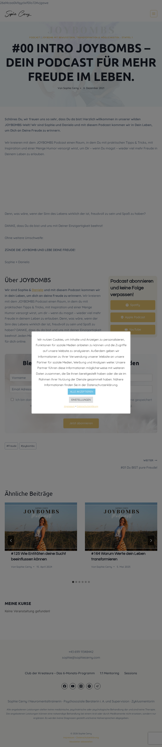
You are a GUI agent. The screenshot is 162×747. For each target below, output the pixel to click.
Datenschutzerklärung (87, 406)
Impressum (69, 406)
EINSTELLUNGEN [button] (81, 399)
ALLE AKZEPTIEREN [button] (81, 391)
